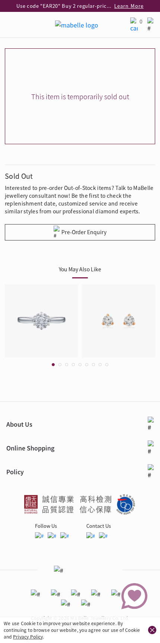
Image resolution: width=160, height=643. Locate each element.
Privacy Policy (28, 636)
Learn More (128, 5)
